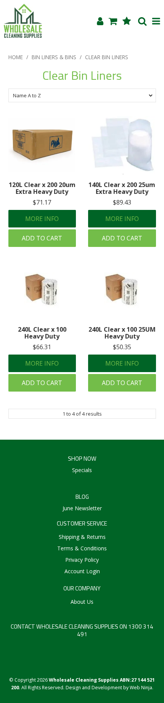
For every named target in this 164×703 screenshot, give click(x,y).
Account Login (82, 571)
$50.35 (122, 347)
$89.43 (122, 202)
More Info (42, 218)
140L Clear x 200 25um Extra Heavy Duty (121, 188)
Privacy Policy (82, 559)
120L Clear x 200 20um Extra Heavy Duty (42, 188)
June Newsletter (82, 508)
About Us (82, 601)
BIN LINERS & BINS (54, 57)
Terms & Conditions (82, 548)
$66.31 (42, 347)
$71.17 (42, 202)
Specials (82, 470)
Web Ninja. (141, 687)
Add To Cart (42, 238)
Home (15, 57)
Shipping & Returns (82, 536)
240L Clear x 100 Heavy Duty (42, 332)
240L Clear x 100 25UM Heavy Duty (122, 332)
